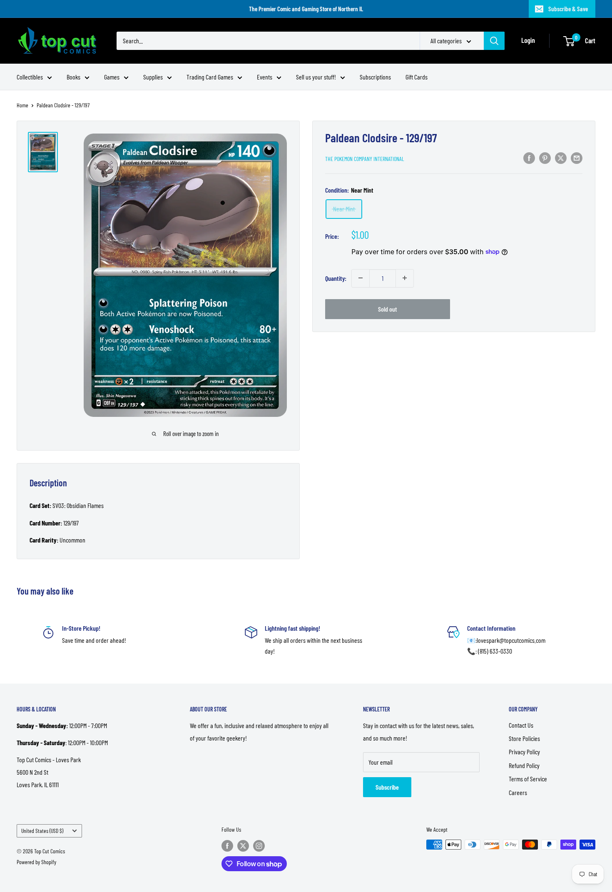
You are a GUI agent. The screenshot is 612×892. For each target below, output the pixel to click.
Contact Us (521, 725)
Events (264, 77)
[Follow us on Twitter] (243, 845)
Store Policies (524, 738)
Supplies (153, 77)
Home (22, 105)
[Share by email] (576, 157)
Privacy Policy (524, 752)
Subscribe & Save (568, 8)
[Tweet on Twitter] (561, 157)
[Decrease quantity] (360, 278)
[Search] (494, 41)
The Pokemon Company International (364, 158)
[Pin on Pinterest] (545, 157)
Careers (518, 792)
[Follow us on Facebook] (227, 845)
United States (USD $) (42, 830)
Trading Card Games (210, 77)
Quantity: (335, 278)
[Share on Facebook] (529, 157)
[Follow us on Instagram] (259, 845)
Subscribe (387, 787)
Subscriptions (375, 77)
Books (73, 77)
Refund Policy (524, 765)
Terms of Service (528, 779)
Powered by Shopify (36, 861)
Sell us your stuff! (316, 77)
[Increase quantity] (404, 278)
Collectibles (30, 77)
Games (111, 77)
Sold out (387, 308)
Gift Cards (417, 77)
